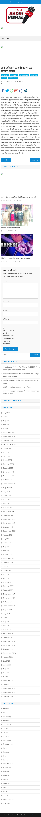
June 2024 (7, 496)
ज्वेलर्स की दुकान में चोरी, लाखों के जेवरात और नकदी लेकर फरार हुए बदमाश (20, 381)
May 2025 (6, 452)
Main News (7, 768)
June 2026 (7, 417)
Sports (5, 795)
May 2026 (6, 421)
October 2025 (8, 440)
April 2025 (6, 456)
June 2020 (7, 665)
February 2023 (8, 559)
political (6, 776)
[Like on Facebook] (21, 91)
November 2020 (9, 645)
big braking (7, 717)
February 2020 (8, 681)
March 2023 (7, 555)
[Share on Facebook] (3, 91)
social (4, 78)
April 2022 (6, 578)
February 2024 (8, 511)
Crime (5, 728)
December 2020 (9, 641)
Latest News (24, 75)
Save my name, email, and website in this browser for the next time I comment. (8, 337)
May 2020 (7, 669)
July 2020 (6, 661)
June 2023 (7, 543)
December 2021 (9, 594)
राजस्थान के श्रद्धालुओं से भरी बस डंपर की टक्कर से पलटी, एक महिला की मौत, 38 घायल (21, 392)
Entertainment (8, 744)
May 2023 (6, 547)
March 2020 (7, 677)
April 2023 (6, 551)
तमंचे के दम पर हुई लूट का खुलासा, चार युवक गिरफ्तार (17, 387)
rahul (21, 81)
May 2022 (6, 574)
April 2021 (6, 625)
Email (5, 310)
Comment (7, 281)
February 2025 (8, 464)
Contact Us (7, 724)
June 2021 (7, 618)
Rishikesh (6, 783)
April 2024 (6, 503)
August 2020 (8, 657)
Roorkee (34, 75)
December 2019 (9, 688)
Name (6, 302)
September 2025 (9, 444)
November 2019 (9, 693)
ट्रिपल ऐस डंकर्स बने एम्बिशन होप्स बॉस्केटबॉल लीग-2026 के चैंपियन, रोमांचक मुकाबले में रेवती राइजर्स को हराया (21, 368)
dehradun (6, 732)
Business (6, 720)
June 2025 (7, 448)
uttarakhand (13, 78)
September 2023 (9, 531)
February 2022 (8, 586)
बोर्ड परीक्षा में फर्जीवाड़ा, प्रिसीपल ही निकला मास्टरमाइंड (15, 258)
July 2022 (6, 567)
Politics (5, 780)
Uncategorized (8, 799)
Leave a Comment (9, 84)
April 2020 (7, 673)
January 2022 (8, 590)
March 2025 (7, 460)
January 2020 (8, 685)
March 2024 (7, 507)
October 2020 (8, 649)
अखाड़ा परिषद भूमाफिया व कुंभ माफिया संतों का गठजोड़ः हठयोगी (36, 160)
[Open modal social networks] (25, 91)
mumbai (6, 772)
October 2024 (8, 480)
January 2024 (8, 515)
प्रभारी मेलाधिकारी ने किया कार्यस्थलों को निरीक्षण (7, 160)
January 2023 (8, 562)
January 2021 (8, 637)
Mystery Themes (32, 815)
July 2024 (6, 492)
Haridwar (14, 75)
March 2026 (7, 429)
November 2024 (9, 476)
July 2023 (6, 539)
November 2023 (9, 523)
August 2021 (7, 610)
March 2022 (7, 582)
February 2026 (8, 433)
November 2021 (9, 598)
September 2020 (9, 653)
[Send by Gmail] (16, 91)
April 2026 (6, 425)
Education (7, 740)
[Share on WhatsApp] (12, 91)
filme (5, 748)
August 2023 (8, 535)
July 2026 (6, 413)
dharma (4, 75)
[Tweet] (7, 91)
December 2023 (9, 519)
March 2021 (7, 630)
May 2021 (6, 622)
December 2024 (9, 472)
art (4, 713)
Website (6, 319)
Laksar (5, 760)
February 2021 (8, 633)
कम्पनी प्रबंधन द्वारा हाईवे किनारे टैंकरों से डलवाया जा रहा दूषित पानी (18, 197)
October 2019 (8, 696)
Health (5, 756)
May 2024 (6, 499)
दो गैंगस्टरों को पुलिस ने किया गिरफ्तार (10, 228)
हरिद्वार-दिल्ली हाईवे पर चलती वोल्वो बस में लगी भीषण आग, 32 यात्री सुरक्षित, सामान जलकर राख (20, 375)
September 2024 (9, 484)
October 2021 (8, 602)
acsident (6, 709)
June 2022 (7, 570)
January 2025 (8, 468)
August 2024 (8, 488)
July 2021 (6, 614)
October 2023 (8, 527)
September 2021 (9, 606)
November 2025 (9, 436)
